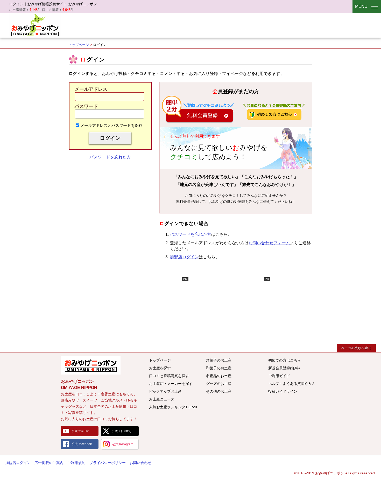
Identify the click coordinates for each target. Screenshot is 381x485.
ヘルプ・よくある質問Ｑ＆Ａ (291, 384)
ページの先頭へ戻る (356, 348)
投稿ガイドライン (282, 391)
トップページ (79, 45)
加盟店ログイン (184, 257)
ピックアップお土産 (165, 391)
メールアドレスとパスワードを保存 (111, 125)
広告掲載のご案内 (49, 463)
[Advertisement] (149, 309)
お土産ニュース (161, 399)
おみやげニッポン (35, 24)
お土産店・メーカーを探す (171, 384)
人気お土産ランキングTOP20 (173, 407)
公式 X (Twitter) (121, 431)
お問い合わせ (140, 463)
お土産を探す (160, 368)
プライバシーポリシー (107, 463)
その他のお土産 (218, 391)
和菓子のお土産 (218, 368)
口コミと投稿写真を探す (169, 376)
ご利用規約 (76, 463)
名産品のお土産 (218, 376)
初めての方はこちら (284, 360)
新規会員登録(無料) (284, 368)
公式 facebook (82, 444)
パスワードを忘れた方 (110, 157)
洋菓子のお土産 (218, 360)
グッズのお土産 (218, 384)
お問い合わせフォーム (269, 243)
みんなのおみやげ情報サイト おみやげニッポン (91, 365)
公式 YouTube (80, 431)
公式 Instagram (122, 444)
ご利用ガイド (279, 376)
